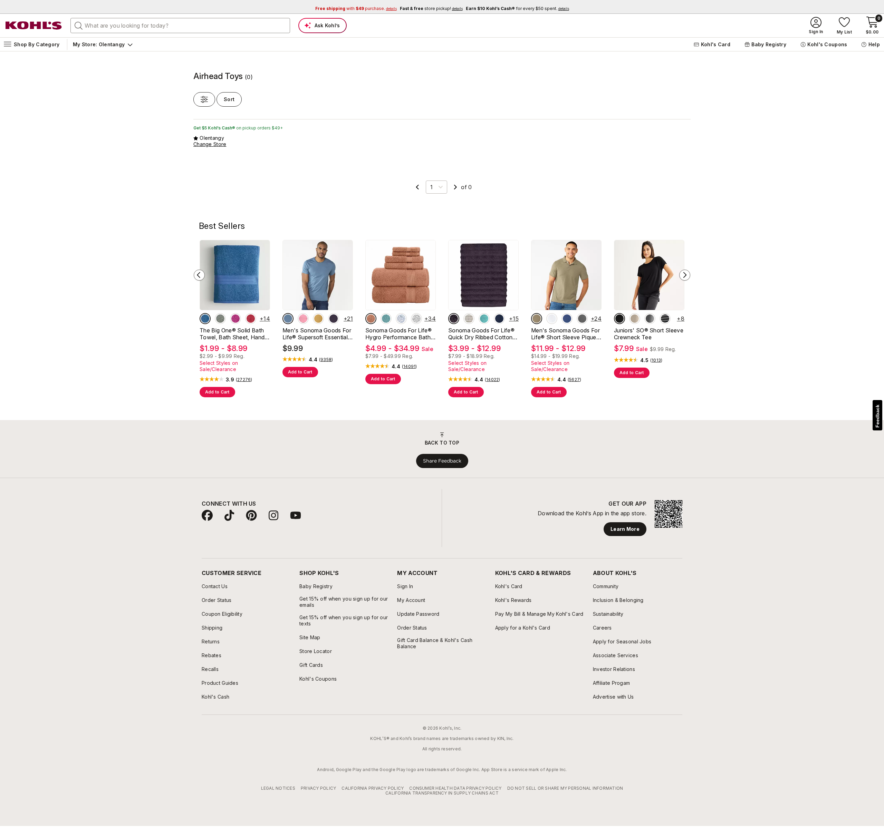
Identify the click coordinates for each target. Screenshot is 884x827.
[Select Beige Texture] (536, 318)
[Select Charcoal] (649, 318)
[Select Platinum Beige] (634, 318)
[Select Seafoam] (484, 318)
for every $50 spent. (517, 8)
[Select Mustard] (318, 318)
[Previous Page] (417, 187)
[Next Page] (455, 187)
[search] (79, 25)
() (244, 380)
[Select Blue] (205, 318)
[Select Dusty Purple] (453, 318)
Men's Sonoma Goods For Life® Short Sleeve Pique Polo (565, 334)
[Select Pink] (303, 318)
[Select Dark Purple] (333, 318)
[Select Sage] (220, 318)
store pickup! (431, 8)
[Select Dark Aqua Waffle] (386, 318)
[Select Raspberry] (235, 318)
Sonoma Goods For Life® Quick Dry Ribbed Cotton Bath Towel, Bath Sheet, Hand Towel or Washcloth (482, 334)
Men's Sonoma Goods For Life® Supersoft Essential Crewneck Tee (316, 334)
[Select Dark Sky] (288, 318)
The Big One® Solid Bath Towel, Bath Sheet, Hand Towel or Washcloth (232, 334)
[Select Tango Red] (250, 318)
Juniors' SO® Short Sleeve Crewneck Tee (648, 334)
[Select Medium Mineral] (582, 318)
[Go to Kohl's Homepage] (34, 25)
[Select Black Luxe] (619, 318)
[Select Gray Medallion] (416, 318)
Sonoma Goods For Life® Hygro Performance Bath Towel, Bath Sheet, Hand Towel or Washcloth (398, 334)
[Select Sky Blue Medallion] (401, 318)
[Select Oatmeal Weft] (468, 318)
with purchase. (356, 8)
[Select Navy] (499, 318)
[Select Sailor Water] (567, 318)
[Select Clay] (370, 318)
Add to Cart (217, 392)
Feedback (877, 416)
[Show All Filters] (204, 99)
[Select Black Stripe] (665, 318)
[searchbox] (180, 25)
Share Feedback (442, 461)
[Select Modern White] (551, 318)
